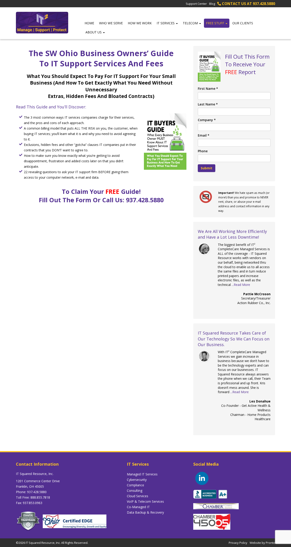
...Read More (241, 284)
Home (89, 23)
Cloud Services (137, 496)
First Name (208, 88)
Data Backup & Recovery (145, 512)
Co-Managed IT (138, 507)
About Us (94, 32)
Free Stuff (215, 23)
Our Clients (242, 23)
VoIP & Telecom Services (145, 501)
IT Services (166, 23)
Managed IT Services (142, 474)
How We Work (140, 23)
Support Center (196, 4)
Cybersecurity (137, 479)
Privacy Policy (238, 543)
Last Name (208, 104)
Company (207, 120)
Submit (206, 168)
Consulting (134, 490)
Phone (203, 151)
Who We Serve (111, 23)
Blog (212, 4)
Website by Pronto (262, 543)
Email (203, 135)
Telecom (191, 23)
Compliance (135, 485)
